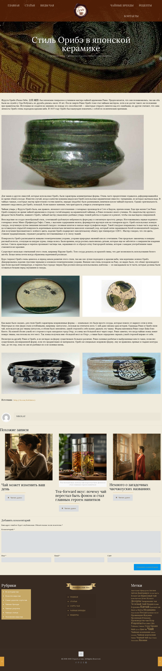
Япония (108, 56)
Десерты (136, 601)
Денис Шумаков (147, 598)
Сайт (109, 556)
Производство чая (140, 620)
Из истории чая (12, 592)
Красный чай (155, 607)
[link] (72, 152)
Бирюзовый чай (149, 595)
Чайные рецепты (12, 608)
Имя (3, 556)
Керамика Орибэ (86, 56)
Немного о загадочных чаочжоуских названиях (130, 486)
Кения (156, 604)
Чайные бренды (12, 604)
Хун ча (137, 629)
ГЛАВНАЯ (74, 597)
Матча (140, 610)
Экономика (134, 640)
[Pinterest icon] (78, 662)
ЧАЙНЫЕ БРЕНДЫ (77, 610)
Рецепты (136, 623)
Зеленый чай (138, 603)
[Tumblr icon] (83, 662)
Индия (150, 604)
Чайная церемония (146, 635)
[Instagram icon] (81, 662)
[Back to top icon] (81, 654)
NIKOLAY (20, 416)
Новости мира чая (13, 596)
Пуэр (151, 620)
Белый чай (135, 596)
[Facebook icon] (76, 662)
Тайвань (134, 626)
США (152, 623)
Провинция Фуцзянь (141, 615)
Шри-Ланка (152, 638)
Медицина (149, 609)
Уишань (141, 626)
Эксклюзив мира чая (14, 617)
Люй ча (134, 610)
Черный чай (142, 637)
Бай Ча (157, 593)
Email (57, 556)
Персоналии (135, 613)
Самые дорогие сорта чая (16, 600)
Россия (146, 623)
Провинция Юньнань (140, 618)
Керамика (74, 56)
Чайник (133, 638)
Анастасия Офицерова (140, 591)
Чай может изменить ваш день (23, 487)
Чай (102, 56)
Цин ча (143, 629)
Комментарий (8, 529)
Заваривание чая (149, 601)
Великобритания (136, 598)
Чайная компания (140, 632)
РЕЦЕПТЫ (74, 615)
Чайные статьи (58, 56)
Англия (152, 590)
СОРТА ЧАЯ (75, 606)
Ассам (152, 593)
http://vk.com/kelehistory (24, 400)
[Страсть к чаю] (81, 11)
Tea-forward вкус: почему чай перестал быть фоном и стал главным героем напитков (80, 495)
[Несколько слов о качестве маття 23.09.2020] (160, 661)
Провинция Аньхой (152, 613)
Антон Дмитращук (140, 593)
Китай (144, 607)
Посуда (97, 56)
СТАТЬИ (73, 601)
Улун (147, 626)
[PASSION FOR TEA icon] (86, 662)
